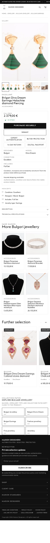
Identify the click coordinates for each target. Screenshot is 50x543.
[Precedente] (41, 322)
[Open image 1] (5, 87)
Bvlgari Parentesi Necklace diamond (12, 262)
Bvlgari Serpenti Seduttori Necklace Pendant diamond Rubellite (36, 305)
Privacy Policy (27, 510)
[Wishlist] (25, 132)
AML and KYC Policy (11, 512)
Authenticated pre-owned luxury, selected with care (21, 1)
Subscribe (25, 468)
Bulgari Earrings (37, 13)
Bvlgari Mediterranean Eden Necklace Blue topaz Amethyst (12, 305)
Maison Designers (11, 501)
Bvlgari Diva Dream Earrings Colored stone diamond (19, 375)
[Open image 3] (21, 87)
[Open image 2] (13, 87)
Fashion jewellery (34, 421)
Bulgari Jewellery (23, 13)
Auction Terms (42, 512)
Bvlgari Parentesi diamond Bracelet (35, 262)
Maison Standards (11, 495)
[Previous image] (41, 77)
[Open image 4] (28, 87)
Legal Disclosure (27, 512)
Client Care (8, 489)
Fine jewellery (9, 431)
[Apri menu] (4, 7)
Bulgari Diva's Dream (35, 412)
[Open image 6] (44, 87)
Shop (4, 482)
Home (4, 13)
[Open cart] (45, 7)
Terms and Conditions (10, 510)
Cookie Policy (40, 510)
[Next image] (44, 77)
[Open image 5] (36, 87)
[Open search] (39, 7)
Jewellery (11, 13)
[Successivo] (46, 322)
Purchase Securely (25, 125)
